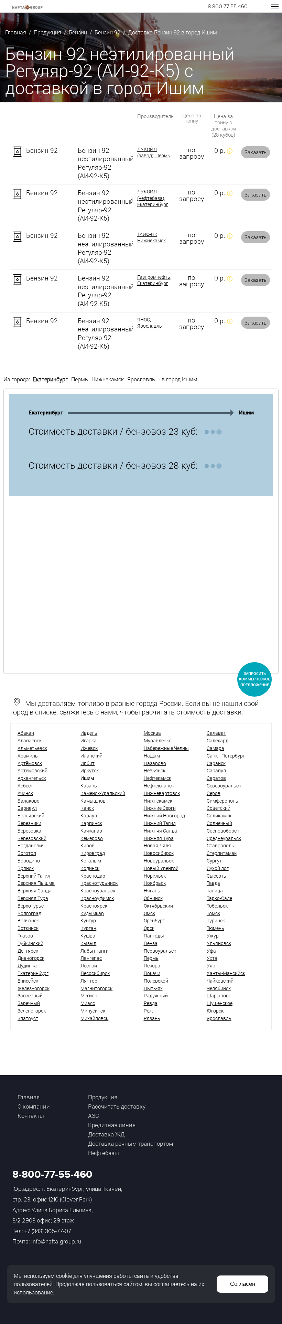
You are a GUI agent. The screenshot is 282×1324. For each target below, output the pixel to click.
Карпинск (91, 823)
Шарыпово (219, 995)
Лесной (88, 965)
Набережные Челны (166, 748)
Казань (88, 785)
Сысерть (216, 875)
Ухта (212, 958)
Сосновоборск (223, 830)
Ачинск (25, 793)
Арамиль (28, 755)
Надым (152, 755)
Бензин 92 (107, 32)
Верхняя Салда (35, 890)
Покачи (152, 973)
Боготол (27, 853)
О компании (34, 1106)
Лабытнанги (94, 950)
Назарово (155, 763)
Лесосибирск (95, 973)
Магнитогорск (96, 988)
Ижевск (89, 748)
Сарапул (216, 770)
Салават (216, 733)
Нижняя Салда (160, 830)
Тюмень (215, 928)
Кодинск (89, 868)
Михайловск (94, 1018)
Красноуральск (97, 890)
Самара (215, 748)
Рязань (152, 1018)
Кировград (92, 853)
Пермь (79, 379)
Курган (88, 928)
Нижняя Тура (159, 838)
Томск (213, 913)
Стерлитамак (222, 853)
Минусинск (92, 1010)
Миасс (87, 1003)
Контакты (31, 1116)
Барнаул (27, 808)
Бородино (29, 860)
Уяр (211, 965)
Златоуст (28, 1018)
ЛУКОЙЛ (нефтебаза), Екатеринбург (152, 198)
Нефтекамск (157, 778)
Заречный (29, 1003)
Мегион (88, 995)
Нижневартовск (162, 793)
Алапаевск (30, 740)
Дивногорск (31, 958)
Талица (215, 890)
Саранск (216, 763)
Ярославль (141, 379)
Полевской (156, 980)
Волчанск (28, 920)
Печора (152, 965)
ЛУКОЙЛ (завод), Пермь (153, 152)
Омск (149, 913)
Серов (213, 793)
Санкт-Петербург (226, 755)
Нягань (152, 890)
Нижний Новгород (164, 815)
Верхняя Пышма (36, 883)
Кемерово (91, 838)
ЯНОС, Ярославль (149, 323)
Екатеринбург (50, 379)
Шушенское (219, 1003)
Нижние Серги (160, 808)
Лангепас (91, 958)
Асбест (25, 785)
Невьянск (154, 770)
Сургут (214, 860)
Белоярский (31, 815)
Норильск (155, 875)
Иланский (91, 755)
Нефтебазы (103, 1153)
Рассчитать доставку (116, 1106)
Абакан (26, 733)
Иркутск (89, 770)
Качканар (91, 830)
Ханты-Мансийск (226, 973)
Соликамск (219, 815)
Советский (218, 808)
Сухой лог (218, 868)
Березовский (32, 838)
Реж (148, 1010)
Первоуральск (160, 950)
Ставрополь (220, 845)
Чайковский (220, 980)
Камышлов (93, 800)
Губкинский (30, 943)
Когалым (90, 860)
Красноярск (93, 905)
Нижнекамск (107, 379)
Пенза (151, 943)
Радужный (156, 995)
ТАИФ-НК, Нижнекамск (151, 237)
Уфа (211, 950)
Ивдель (88, 733)
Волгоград (29, 913)
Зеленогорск (32, 1010)
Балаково (29, 800)
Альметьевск (32, 748)
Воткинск (28, 928)
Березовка (29, 830)
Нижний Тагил (160, 823)
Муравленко (158, 740)
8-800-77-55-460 (52, 1174)
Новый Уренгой (161, 868)
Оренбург (154, 920)
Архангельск (32, 778)
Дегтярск (28, 950)
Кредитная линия (111, 1125)
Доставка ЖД (106, 1134)
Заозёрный (30, 995)
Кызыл (88, 943)
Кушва (87, 935)
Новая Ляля (157, 845)
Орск (149, 928)
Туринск (216, 920)
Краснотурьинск (99, 883)
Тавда (213, 883)
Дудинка (27, 965)
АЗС (93, 1116)
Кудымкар (92, 913)
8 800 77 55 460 (228, 6)
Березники (29, 823)
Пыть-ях (153, 988)
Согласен (242, 1284)
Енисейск (28, 980)
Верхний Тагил (34, 875)
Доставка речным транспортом (130, 1143)
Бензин (78, 32)
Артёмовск (30, 763)
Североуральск (224, 785)
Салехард (217, 740)
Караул (88, 815)
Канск (87, 808)
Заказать (256, 152)
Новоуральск (159, 860)
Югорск (215, 1010)
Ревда (151, 1003)
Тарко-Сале (219, 898)
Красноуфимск (97, 898)
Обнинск (153, 898)
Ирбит (87, 763)
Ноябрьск (155, 883)
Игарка (88, 740)
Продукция (47, 32)
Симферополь (222, 800)
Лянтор (88, 980)
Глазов (25, 935)
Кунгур (88, 920)
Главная (15, 32)
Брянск (26, 868)
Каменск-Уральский (102, 793)
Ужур (213, 935)
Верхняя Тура (33, 898)
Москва (152, 733)
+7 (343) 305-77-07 (47, 1231)
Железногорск (34, 988)
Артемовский (32, 770)
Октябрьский (158, 905)
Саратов (216, 778)
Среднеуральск (224, 838)
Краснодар (92, 875)
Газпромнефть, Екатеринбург (154, 280)
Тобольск (217, 905)
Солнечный (219, 823)
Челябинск (219, 988)
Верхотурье (31, 905)
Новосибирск (159, 853)
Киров (87, 845)
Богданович (31, 845)
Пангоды (154, 935)
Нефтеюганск (159, 785)
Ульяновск (219, 943)
